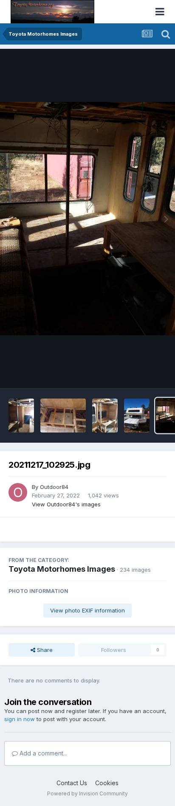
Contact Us (71, 782)
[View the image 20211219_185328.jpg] (21, 415)
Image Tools (140, 373)
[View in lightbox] (87, 218)
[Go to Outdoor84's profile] (17, 492)
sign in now (19, 719)
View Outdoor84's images (66, 504)
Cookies (107, 782)
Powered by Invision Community (87, 793)
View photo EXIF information (87, 610)
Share (44, 649)
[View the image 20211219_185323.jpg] (105, 415)
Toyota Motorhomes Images (61, 568)
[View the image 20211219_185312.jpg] (63, 415)
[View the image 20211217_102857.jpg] (137, 415)
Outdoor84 (54, 486)
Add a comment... (42, 753)
